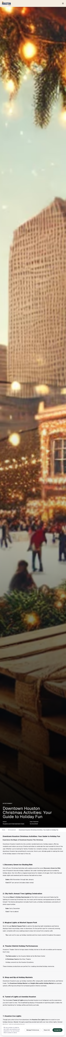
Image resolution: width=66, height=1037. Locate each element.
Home (3, 830)
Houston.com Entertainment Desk (13, 824)
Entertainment (12, 830)
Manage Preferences (32, 1030)
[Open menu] (63, 3)
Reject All (47, 1030)
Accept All (57, 1030)
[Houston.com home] (6, 3)
